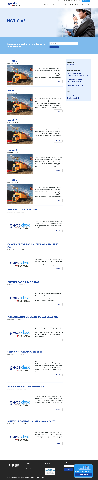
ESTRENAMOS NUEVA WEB (74, 73)
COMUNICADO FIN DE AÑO (75, 79)
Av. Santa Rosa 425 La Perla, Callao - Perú (66, 0)
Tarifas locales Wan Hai (76, 97)
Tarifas (73, 96)
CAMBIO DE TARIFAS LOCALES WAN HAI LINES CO (78, 76)
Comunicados (70, 64)
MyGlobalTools (45, 5)
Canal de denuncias (86, 0)
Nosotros (37, 5)
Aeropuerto (32, 477)
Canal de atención (83, 474)
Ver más (58, 81)
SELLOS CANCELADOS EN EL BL (75, 85)
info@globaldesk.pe (78, 0)
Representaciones (57, 5)
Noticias (77, 5)
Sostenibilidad (69, 5)
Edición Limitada (40, 477)
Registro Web (85, 5)
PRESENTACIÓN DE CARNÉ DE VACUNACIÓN (75, 82)
